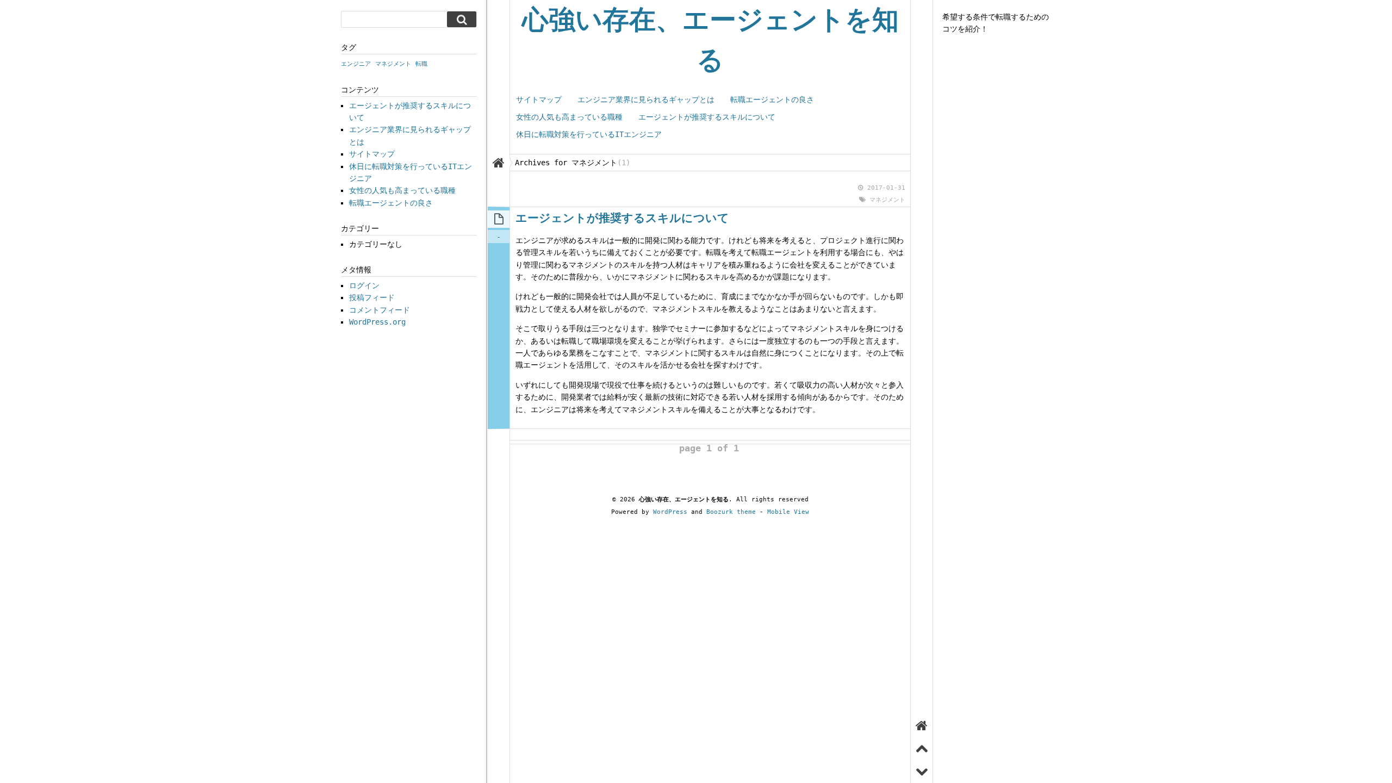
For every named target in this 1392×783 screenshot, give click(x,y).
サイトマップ (539, 99)
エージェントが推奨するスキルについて (706, 117)
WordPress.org (377, 322)
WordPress (670, 511)
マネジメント (887, 199)
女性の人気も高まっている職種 (569, 117)
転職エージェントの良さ (772, 99)
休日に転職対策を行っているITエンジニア (589, 134)
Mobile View (788, 511)
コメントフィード (379, 310)
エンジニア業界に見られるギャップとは (645, 99)
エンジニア (356, 63)
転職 (421, 63)
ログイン (364, 285)
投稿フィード (372, 297)
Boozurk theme (731, 511)
